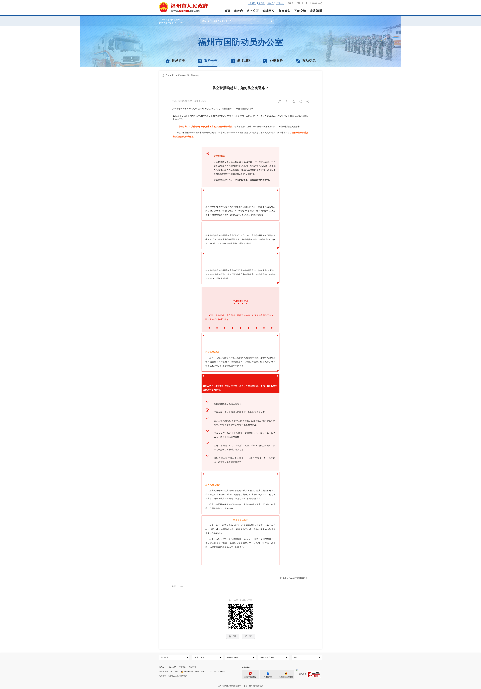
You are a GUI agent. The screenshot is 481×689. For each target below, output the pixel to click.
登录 (299, 3)
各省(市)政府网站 (267, 657)
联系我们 (162, 667)
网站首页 (178, 60)
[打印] (300, 101)
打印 (234, 636)
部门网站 (164, 657)
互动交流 (300, 11)
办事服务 (284, 11)
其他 (295, 657)
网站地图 (192, 667)
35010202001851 (201, 671)
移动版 (290, 3)
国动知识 (195, 75)
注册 (305, 3)
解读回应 (269, 11)
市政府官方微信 (250, 677)
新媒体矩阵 (246, 667)
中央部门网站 (232, 657)
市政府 (238, 11)
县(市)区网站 (199, 657)
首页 (227, 11)
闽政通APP (268, 677)
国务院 (252, 3)
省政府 (261, 3)
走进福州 (316, 11)
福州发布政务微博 (286, 677)
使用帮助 (182, 667)
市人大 (270, 3)
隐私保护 (172, 667)
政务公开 (253, 11)
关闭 (250, 636)
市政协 (280, 3)
